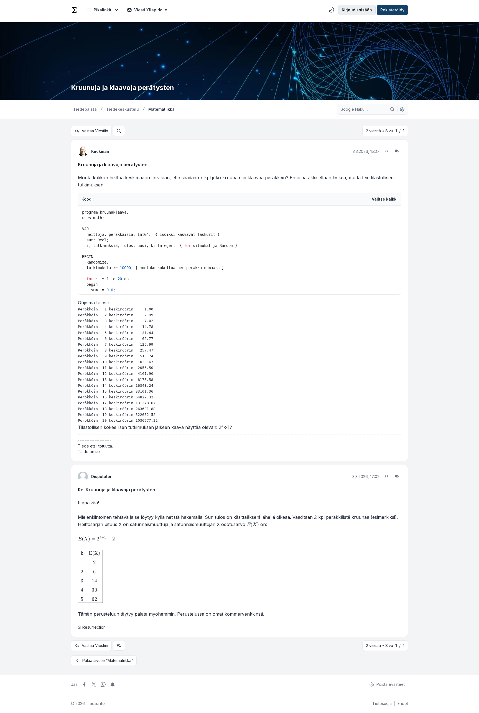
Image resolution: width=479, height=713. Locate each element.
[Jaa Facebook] (84, 684)
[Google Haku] (392, 109)
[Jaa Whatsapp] (103, 684)
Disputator (101, 476)
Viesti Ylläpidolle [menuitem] (150, 9)
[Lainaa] (386, 151)
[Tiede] (74, 10)
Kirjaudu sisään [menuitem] (357, 9)
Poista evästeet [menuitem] (390, 684)
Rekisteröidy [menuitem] (392, 9)
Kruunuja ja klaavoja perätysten (112, 164)
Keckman (100, 151)
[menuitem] (103, 10)
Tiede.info (95, 703)
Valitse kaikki (385, 199)
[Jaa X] (93, 684)
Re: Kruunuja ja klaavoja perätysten (116, 489)
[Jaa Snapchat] (112, 684)
